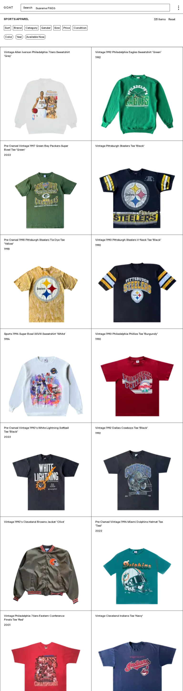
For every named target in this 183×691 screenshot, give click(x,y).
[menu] (178, 7)
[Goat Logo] (8, 8)
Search (65, 7)
